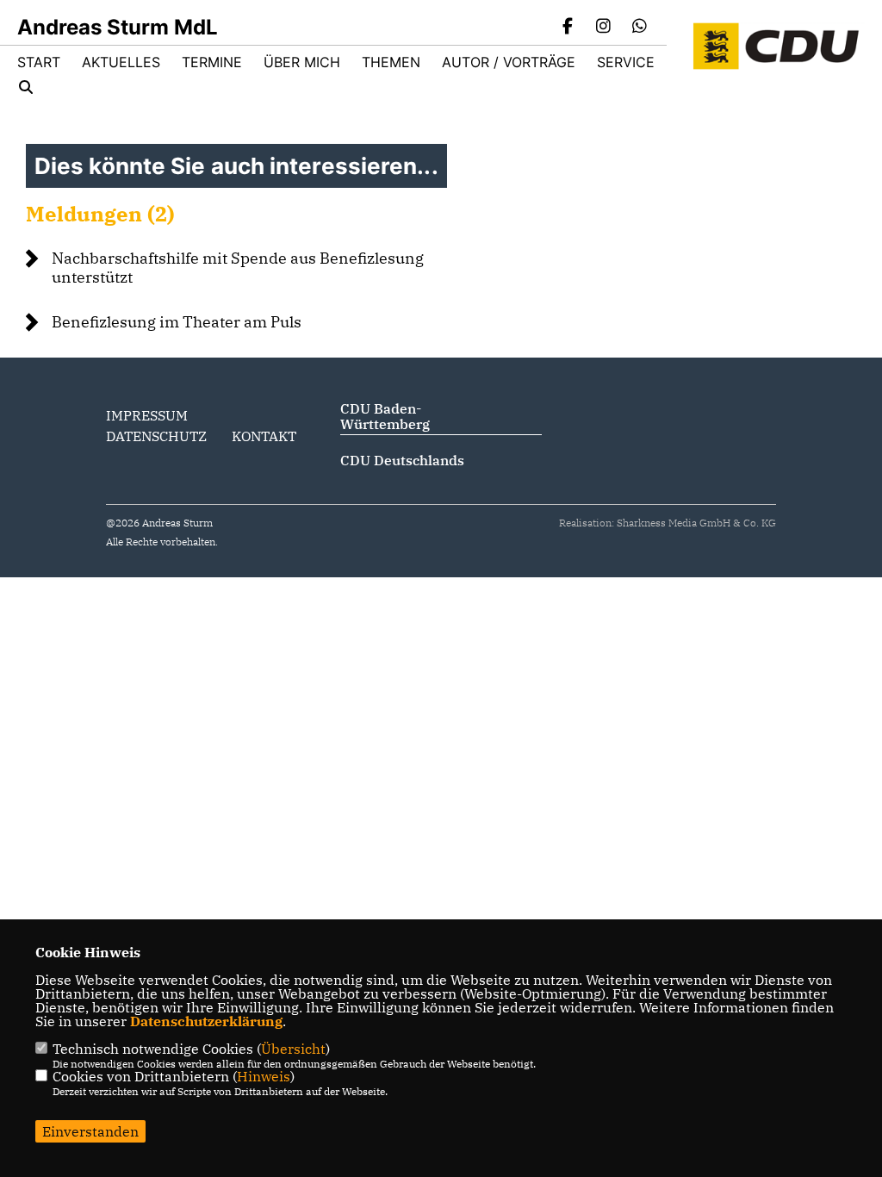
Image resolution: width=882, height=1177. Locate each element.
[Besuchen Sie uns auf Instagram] (603, 27)
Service (626, 62)
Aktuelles (121, 62)
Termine (212, 62)
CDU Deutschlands (402, 460)
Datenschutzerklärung (206, 1021)
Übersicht (293, 1048)
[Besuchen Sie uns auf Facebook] (567, 27)
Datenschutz (156, 436)
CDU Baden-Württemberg (385, 416)
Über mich (302, 62)
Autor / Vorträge (508, 62)
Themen (391, 62)
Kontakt (264, 436)
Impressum (147, 415)
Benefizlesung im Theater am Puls (176, 322)
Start (38, 62)
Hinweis (263, 1076)
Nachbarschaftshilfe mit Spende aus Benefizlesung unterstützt (238, 267)
